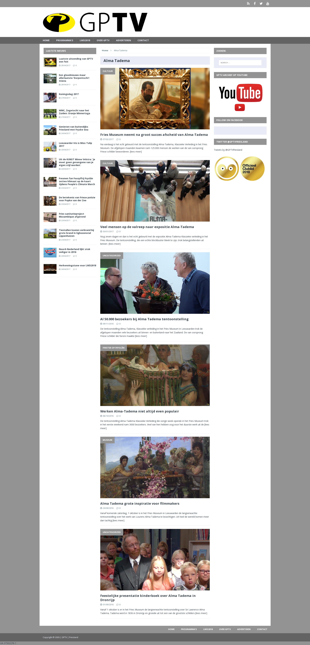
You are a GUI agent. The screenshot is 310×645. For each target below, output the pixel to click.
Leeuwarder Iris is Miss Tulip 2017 (75, 144)
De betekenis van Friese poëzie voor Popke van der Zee (77, 199)
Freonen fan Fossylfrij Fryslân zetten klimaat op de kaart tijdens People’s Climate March (77, 181)
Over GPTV (103, 40)
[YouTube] (268, 3)
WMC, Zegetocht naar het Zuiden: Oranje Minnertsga (74, 112)
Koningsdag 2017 (69, 94)
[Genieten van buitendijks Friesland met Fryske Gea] (50, 133)
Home (46, 40)
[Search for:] (240, 62)
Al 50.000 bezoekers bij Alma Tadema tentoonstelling (144, 319)
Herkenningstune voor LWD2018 (77, 265)
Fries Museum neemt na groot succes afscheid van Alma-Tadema (154, 134)
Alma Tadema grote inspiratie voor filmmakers (139, 503)
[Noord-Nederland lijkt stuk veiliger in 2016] (50, 255)
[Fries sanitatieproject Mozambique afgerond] (50, 220)
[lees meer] (136, 151)
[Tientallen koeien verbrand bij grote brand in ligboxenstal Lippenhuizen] (50, 236)
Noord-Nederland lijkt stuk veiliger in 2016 (74, 251)
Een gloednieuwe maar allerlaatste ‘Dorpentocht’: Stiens (74, 77)
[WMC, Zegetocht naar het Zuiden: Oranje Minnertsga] (50, 116)
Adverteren (123, 40)
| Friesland (72, 637)
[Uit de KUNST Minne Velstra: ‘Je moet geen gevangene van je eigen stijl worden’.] (50, 165)
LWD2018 (85, 40)
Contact (143, 40)
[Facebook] (255, 3)
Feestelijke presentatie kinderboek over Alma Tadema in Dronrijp (148, 597)
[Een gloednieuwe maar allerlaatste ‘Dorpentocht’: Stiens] (50, 81)
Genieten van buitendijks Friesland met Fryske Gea (73, 128)
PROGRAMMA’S (64, 40)
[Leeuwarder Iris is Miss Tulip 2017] (50, 149)
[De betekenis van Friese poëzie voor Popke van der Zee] (50, 203)
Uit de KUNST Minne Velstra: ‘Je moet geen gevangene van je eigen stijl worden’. (77, 162)
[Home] (248, 3)
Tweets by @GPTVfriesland (228, 149)
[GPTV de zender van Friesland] (155, 22)
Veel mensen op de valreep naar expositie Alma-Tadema (147, 227)
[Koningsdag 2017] (50, 100)
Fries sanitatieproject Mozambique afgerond (72, 215)
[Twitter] (261, 3)
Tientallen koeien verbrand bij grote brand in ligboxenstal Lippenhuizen (76, 233)
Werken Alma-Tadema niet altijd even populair (139, 411)
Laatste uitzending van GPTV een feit (76, 60)
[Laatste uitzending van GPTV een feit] (50, 65)
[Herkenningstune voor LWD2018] (50, 271)
